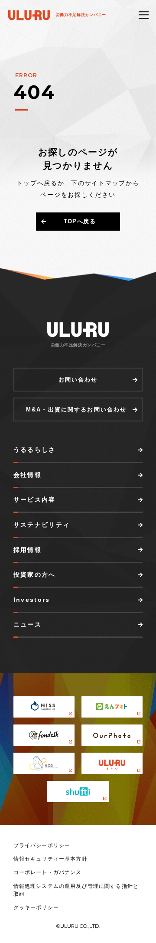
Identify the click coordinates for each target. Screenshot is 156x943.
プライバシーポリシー (42, 845)
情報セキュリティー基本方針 (50, 858)
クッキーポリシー (36, 907)
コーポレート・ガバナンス (47, 872)
